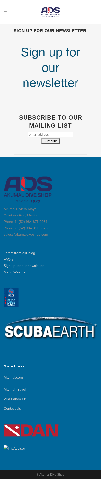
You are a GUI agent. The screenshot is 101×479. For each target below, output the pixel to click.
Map (7, 272)
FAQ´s (8, 259)
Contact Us (12, 408)
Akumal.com (13, 377)
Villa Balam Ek (15, 399)
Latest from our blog (19, 253)
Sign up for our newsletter (24, 266)
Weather (20, 272)
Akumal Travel (15, 389)
